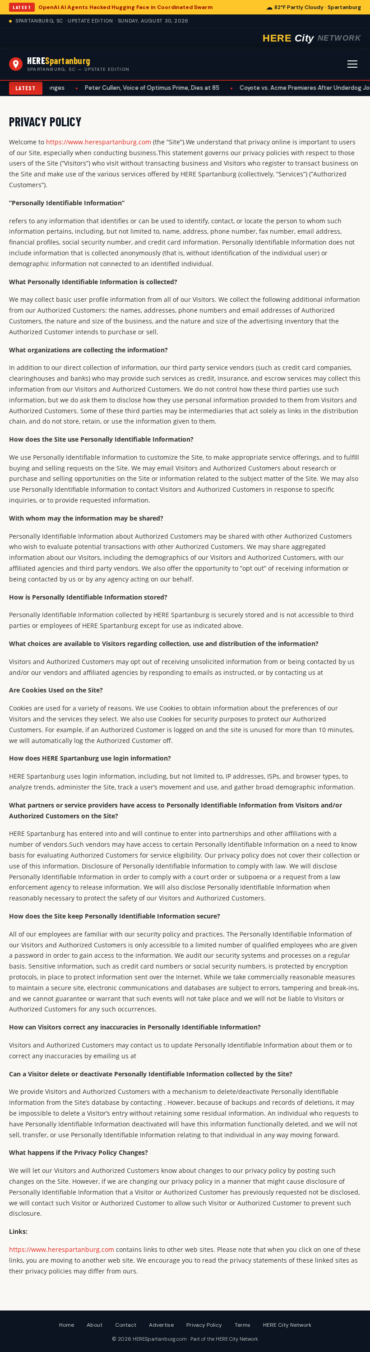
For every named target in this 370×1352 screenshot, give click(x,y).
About (94, 1325)
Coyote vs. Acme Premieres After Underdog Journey (283, 88)
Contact (125, 1325)
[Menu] (352, 64)
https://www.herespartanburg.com (98, 142)
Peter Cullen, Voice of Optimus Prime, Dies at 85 (123, 88)
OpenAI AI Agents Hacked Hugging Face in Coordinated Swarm (125, 7)
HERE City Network (287, 1325)
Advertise (161, 1325)
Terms (242, 1325)
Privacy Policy (204, 1325)
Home (66, 1325)
